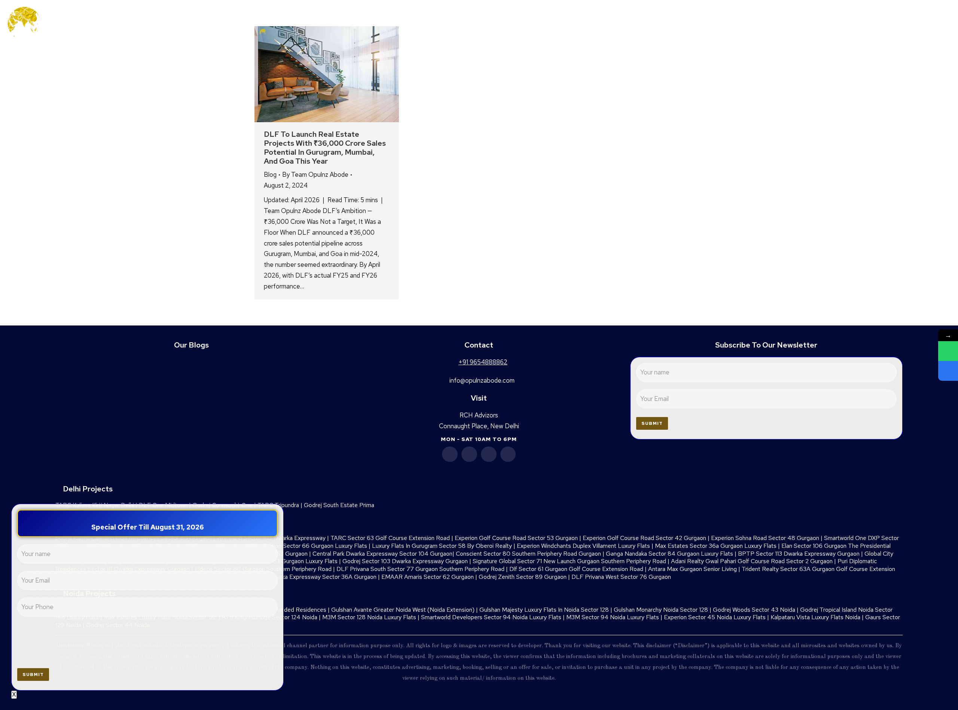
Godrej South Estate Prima (339, 505)
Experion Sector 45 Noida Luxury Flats (715, 617)
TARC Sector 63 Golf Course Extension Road (390, 538)
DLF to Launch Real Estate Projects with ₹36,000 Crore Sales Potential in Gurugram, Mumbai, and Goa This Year (325, 147)
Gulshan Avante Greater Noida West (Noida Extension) (403, 610)
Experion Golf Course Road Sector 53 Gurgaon (516, 538)
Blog (270, 174)
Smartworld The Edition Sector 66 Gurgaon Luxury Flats (293, 546)
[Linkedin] (469, 454)
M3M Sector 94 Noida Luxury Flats (612, 617)
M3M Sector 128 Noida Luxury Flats (369, 617)
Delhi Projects (88, 489)
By (315, 174)
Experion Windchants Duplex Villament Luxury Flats (583, 546)
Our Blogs (191, 345)
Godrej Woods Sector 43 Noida (754, 610)
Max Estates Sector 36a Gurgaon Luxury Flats (716, 546)
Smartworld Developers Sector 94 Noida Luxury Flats (491, 617)
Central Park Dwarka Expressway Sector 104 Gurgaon (382, 554)
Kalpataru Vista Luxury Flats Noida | (818, 617)
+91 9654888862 (903, 23)
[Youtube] (489, 454)
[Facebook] (450, 454)
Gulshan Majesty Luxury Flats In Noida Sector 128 (544, 610)
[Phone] (948, 371)
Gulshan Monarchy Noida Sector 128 (661, 610)
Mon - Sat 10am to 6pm (479, 439)
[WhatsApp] (948, 351)
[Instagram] (508, 454)
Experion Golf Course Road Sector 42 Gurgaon (644, 538)
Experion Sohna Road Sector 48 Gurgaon (765, 538)
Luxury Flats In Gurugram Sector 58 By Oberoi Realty (442, 546)
